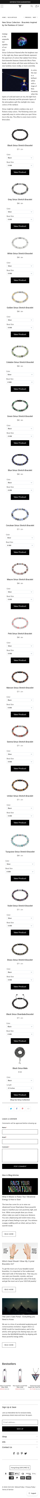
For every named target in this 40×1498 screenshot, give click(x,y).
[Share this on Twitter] (11, 1108)
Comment (5, 1147)
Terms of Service (7, 1489)
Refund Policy (19, 1487)
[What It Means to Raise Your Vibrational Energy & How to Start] (20, 1186)
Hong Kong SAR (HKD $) (20, 1468)
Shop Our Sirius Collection (20, 1100)
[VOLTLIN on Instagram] (18, 1454)
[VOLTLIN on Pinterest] (22, 1454)
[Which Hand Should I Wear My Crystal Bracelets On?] (20, 1251)
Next (34, 17)
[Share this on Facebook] (16, 1108)
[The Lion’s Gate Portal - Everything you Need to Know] (20, 1306)
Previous (28, 17)
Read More (8, 1234)
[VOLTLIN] (20, 6)
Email (4, 1137)
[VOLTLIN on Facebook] (14, 1454)
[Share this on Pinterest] (22, 1108)
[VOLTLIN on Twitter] (25, 1454)
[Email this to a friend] (28, 1108)
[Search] (32, 6)
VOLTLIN (11, 1487)
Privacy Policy (30, 1487)
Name (4, 1127)
